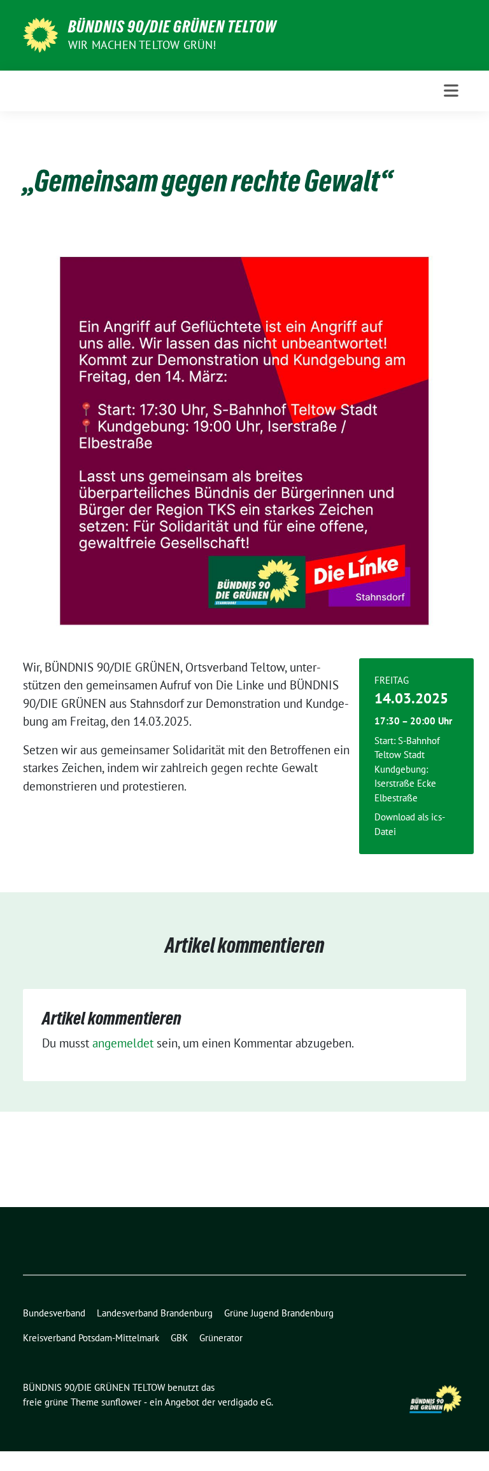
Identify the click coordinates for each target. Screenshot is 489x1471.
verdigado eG (244, 1402)
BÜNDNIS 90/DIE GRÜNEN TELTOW (172, 26)
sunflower (121, 1402)
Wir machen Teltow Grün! (142, 45)
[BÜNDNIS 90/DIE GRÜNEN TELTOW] (40, 33)
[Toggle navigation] (451, 90)
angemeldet (122, 1043)
